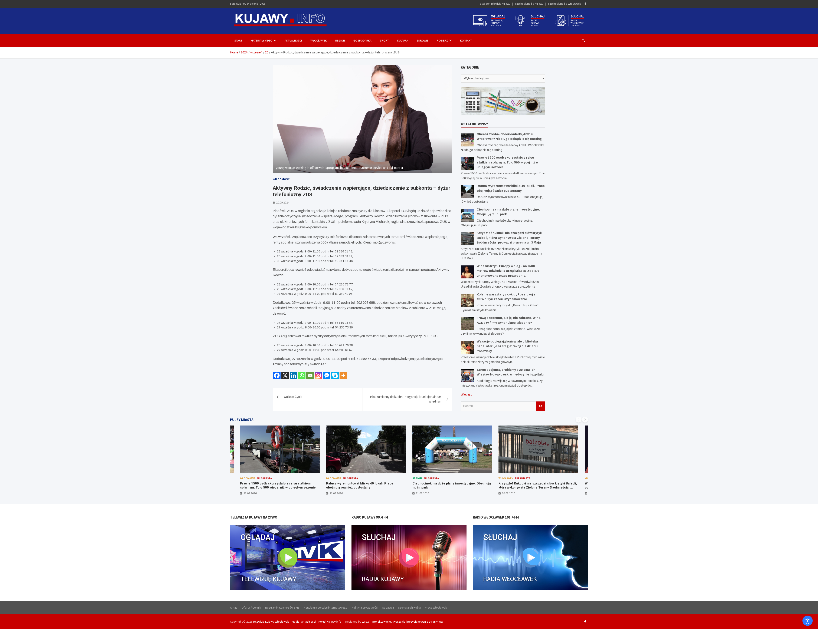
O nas (233, 607)
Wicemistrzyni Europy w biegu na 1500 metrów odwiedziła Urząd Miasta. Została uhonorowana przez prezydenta (508, 270)
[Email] (310, 375)
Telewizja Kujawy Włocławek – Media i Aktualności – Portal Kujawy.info (297, 621)
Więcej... (466, 394)
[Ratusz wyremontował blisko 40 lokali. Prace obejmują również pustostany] (467, 191)
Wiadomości (281, 179)
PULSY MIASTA (241, 419)
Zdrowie (422, 40)
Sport (384, 40)
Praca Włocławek (436, 607)
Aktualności (293, 40)
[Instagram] (318, 375)
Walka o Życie (293, 396)
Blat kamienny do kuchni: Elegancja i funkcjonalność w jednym (405, 399)
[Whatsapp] (301, 375)
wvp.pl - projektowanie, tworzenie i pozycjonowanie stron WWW (402, 621)
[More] (343, 375)
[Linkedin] (293, 375)
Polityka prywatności (365, 607)
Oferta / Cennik (251, 607)
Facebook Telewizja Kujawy (494, 4)
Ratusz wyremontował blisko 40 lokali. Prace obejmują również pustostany (273, 485)
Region (340, 40)
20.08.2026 (422, 493)
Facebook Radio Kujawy (529, 4)
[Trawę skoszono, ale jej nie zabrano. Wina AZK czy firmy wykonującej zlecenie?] (467, 323)
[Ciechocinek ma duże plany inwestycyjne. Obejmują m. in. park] (467, 215)
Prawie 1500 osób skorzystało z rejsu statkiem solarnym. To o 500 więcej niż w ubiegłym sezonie (507, 162)
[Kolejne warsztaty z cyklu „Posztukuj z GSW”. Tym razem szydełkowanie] (467, 300)
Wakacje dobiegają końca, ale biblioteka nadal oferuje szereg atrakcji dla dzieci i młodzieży (507, 346)
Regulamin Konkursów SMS (282, 607)
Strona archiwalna (409, 607)
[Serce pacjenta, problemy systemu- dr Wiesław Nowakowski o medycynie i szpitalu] (467, 375)
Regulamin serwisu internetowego (325, 607)
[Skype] (335, 375)
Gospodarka (362, 40)
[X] (285, 375)
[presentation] (579, 420)
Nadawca (388, 607)
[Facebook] (585, 4)
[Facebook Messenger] (326, 375)
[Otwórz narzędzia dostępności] (807, 621)
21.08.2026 (249, 493)
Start (238, 40)
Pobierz (442, 40)
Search (540, 406)
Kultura (402, 40)
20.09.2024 (282, 202)
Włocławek (318, 40)
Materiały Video (261, 40)
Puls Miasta (264, 478)
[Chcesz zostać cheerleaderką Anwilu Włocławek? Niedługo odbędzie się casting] (467, 139)
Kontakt (466, 40)
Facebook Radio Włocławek (564, 4)
